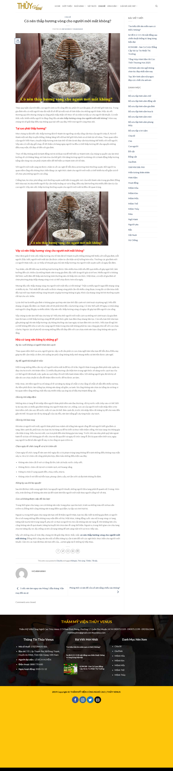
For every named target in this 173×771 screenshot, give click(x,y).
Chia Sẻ (101, 6)
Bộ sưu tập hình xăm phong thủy (140, 124)
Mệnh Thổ (133, 203)
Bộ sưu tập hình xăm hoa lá (140, 111)
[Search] (156, 6)
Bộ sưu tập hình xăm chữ (139, 96)
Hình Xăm (112, 6)
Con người (133, 146)
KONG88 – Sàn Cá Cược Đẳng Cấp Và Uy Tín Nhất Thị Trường (142, 50)
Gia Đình (132, 162)
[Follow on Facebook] (75, 699)
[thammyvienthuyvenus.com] (33, 6)
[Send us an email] (97, 699)
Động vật (132, 156)
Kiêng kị (74, 561)
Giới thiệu (67, 6)
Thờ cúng (81, 561)
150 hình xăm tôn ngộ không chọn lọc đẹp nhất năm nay (141, 70)
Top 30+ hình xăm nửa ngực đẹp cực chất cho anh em (141, 78)
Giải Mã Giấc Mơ (127, 6)
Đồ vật (131, 151)
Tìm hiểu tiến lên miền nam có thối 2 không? (142, 28)
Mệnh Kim (133, 193)
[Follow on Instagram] (82, 699)
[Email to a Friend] (68, 551)
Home (57, 6)
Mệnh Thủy (133, 209)
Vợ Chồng (133, 240)
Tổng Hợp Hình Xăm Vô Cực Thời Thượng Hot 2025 (141, 61)
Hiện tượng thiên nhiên (139, 172)
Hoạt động (133, 182)
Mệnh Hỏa (133, 188)
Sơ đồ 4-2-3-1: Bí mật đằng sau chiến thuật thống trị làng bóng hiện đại (142, 38)
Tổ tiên (88, 561)
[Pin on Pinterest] (73, 551)
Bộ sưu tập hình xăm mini (140, 116)
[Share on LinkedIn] (77, 551)
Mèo (130, 214)
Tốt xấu (94, 561)
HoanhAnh (78, 29)
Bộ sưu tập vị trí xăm (138, 130)
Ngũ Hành (79, 6)
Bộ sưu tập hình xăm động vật (142, 101)
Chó (130, 141)
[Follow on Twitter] (90, 699)
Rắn (130, 229)
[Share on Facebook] (58, 551)
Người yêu (133, 224)
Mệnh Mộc (133, 198)
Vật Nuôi (92, 6)
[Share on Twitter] (63, 551)
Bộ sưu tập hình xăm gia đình (141, 106)
